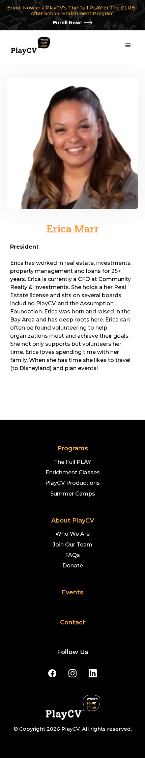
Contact (72, 622)
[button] (128, 45)
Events (72, 592)
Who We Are (72, 534)
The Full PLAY (72, 462)
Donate (72, 565)
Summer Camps (72, 493)
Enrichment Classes (73, 472)
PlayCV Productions (72, 483)
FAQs (72, 555)
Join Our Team (72, 544)
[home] (29, 45)
